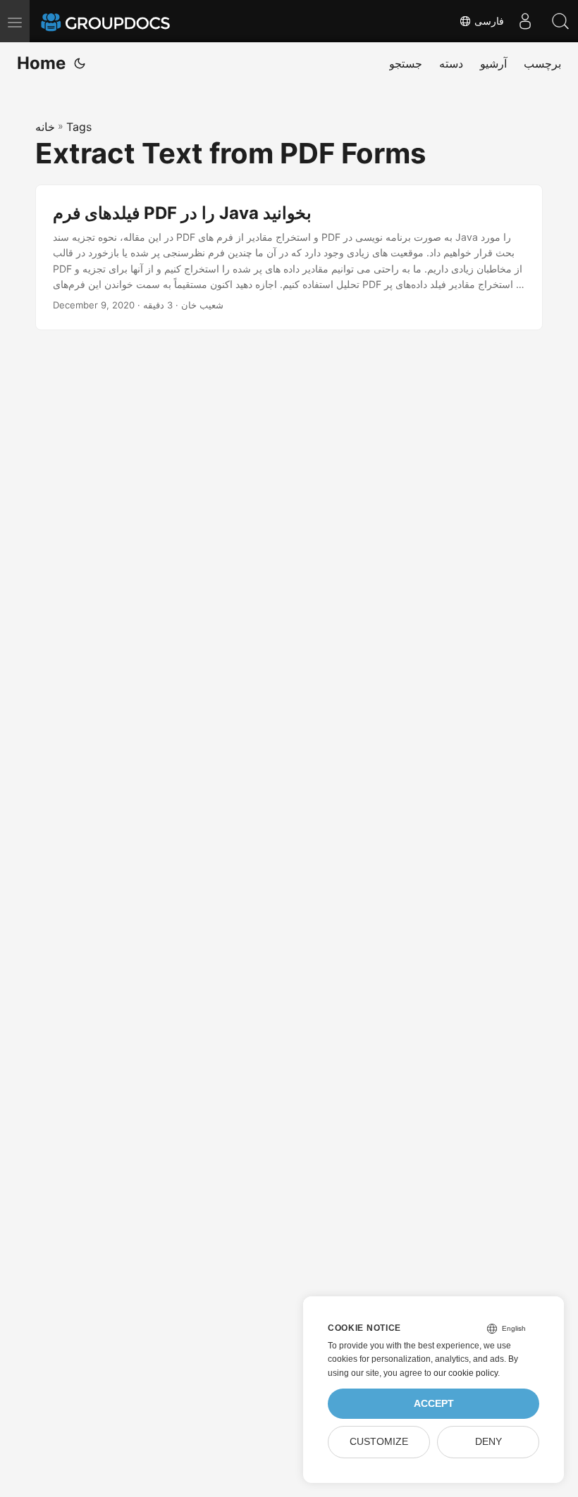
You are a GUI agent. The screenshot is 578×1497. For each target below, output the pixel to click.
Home (41, 63)
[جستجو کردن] (560, 21)
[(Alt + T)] (79, 63)
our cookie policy (466, 1373)
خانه (45, 127)
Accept (434, 1403)
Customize (379, 1441)
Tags (79, 127)
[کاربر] (525, 21)
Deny (488, 1441)
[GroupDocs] (124, 21)
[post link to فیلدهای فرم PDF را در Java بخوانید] (289, 257)
